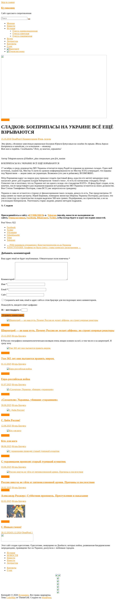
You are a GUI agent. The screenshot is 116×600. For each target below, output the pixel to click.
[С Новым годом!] (16, 517)
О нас (9, 46)
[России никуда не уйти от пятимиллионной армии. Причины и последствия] (45, 472)
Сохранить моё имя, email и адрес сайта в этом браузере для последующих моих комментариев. (51, 300)
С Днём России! (10, 420)
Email (4, 289)
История (11, 28)
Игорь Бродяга (19, 336)
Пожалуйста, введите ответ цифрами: (19, 305)
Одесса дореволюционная (24, 31)
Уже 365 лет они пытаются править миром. (27, 358)
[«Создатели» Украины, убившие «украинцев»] (30, 389)
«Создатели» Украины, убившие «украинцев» (29, 399)
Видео (10, 38)
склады (47, 139)
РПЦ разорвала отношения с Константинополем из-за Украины (39, 245)
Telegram (52, 215)
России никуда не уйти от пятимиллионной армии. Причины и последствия (47, 482)
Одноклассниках (16, 218)
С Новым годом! (11, 526)
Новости (11, 26)
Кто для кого (9, 440)
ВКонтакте (42, 218)
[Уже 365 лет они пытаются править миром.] (29, 348)
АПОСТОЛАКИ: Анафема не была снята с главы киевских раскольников (44, 247)
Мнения (11, 23)
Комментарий (7, 279)
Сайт (3, 294)
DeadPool (16, 139)
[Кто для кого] (14, 430)
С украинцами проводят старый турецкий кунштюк (33, 461)
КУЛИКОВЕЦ (36, 215)
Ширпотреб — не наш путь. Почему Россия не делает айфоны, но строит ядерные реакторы (57, 330)
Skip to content (8, 2)
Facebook (31, 218)
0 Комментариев (29, 139)
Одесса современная (22, 36)
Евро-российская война (15, 379)
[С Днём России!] (16, 410)
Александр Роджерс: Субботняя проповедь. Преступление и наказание (44, 495)
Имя (4, 284)
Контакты (11, 44)
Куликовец (8, 7)
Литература (12, 41)
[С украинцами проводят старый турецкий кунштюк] (33, 451)
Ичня (40, 139)
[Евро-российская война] (19, 369)
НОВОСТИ (12, 555)
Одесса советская (20, 33)
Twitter (52, 218)
